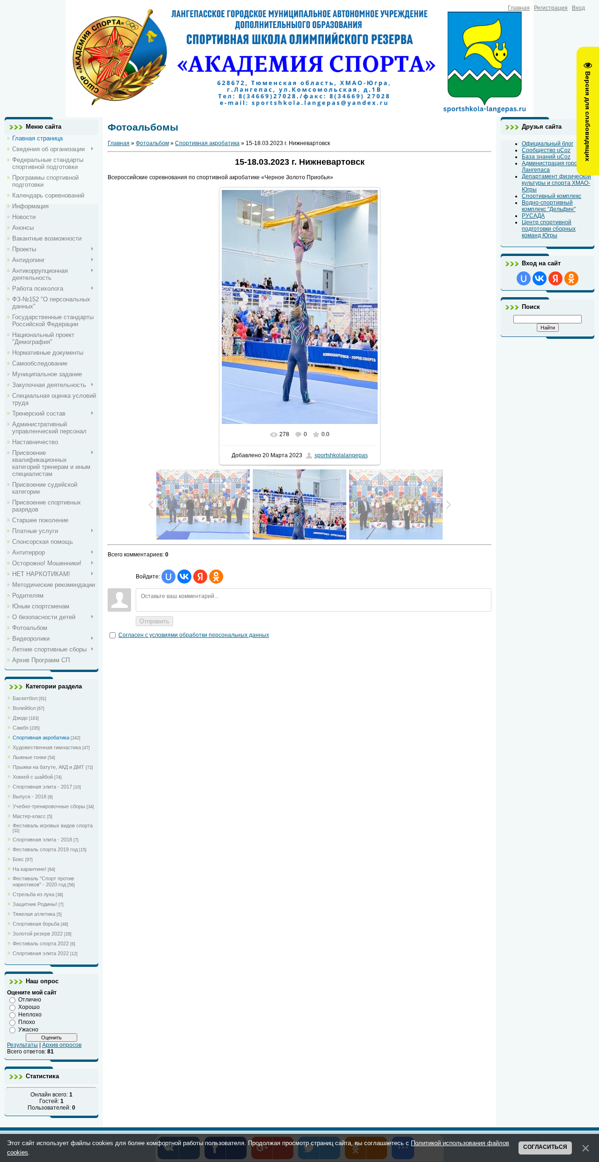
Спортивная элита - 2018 (42, 839)
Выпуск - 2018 (29, 796)
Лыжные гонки (29, 757)
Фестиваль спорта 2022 (41, 943)
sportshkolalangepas (341, 455)
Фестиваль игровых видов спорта (53, 825)
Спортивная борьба (36, 924)
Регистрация (551, 8)
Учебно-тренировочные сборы (49, 806)
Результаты (22, 1045)
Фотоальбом (152, 143)
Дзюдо (20, 718)
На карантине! (29, 869)
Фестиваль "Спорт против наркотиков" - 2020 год (43, 881)
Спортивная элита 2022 (41, 953)
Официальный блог (547, 143)
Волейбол (24, 708)
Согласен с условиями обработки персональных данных (193, 635)
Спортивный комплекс (551, 196)
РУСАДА (533, 215)
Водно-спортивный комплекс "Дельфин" (549, 205)
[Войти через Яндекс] (200, 577)
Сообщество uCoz (546, 150)
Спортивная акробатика (41, 737)
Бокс (18, 859)
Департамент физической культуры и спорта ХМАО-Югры (556, 183)
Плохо (26, 1022)
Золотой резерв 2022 (38, 933)
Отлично (29, 999)
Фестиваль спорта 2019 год (45, 849)
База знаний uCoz (546, 156)
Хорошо (29, 1007)
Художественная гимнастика (47, 747)
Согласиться (545, 1147)
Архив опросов (61, 1045)
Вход (578, 8)
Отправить (154, 621)
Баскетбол (25, 698)
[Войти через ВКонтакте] (184, 577)
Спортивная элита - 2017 (42, 786)
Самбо (21, 728)
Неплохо (30, 1014)
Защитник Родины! (35, 904)
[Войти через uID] (168, 577)
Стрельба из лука (33, 894)
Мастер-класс (29, 816)
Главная (519, 8)
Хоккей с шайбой (33, 777)
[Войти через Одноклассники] (216, 577)
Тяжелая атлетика (34, 914)
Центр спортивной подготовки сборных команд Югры (549, 229)
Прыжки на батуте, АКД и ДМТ (48, 767)
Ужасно (28, 1029)
